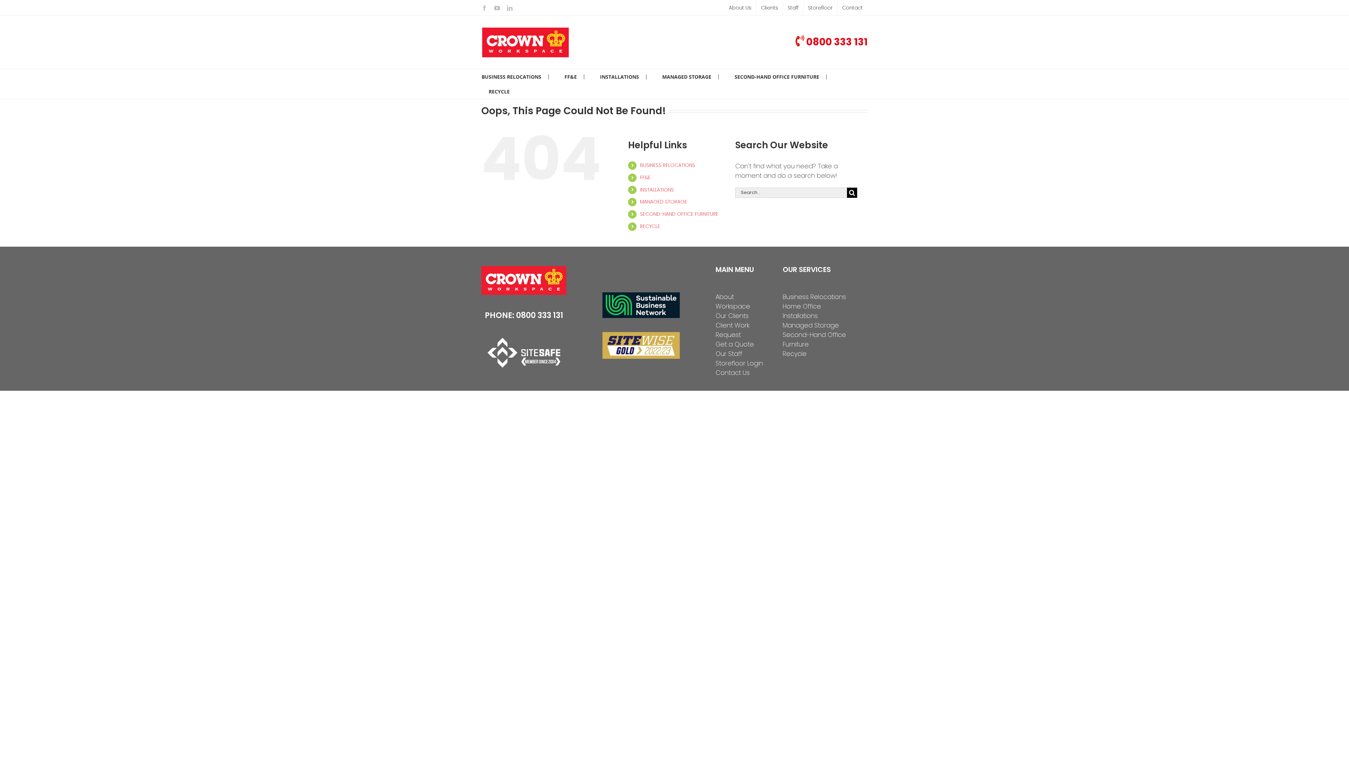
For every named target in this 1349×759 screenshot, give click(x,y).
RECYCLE (650, 226)
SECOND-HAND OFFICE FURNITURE (679, 214)
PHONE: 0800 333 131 (524, 315)
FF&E (645, 177)
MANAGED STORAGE (663, 201)
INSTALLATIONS (657, 189)
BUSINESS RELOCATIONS (667, 165)
